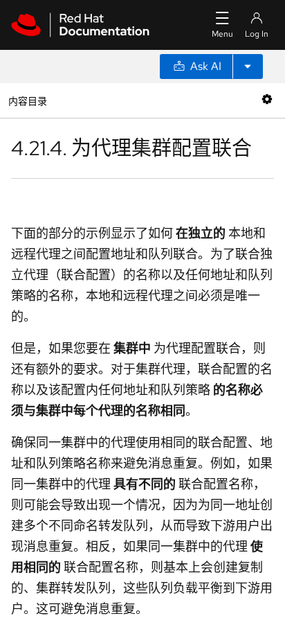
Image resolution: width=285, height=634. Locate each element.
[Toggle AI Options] (247, 66)
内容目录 (27, 100)
